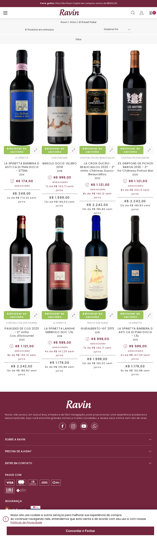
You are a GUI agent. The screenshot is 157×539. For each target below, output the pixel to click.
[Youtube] (83, 426)
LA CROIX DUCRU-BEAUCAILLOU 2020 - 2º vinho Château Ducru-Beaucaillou (97, 168)
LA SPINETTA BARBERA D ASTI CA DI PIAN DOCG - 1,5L (135, 332)
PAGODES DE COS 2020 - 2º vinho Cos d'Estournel (22, 332)
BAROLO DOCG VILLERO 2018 (60, 165)
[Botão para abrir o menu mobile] (5, 12)
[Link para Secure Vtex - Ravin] (35, 509)
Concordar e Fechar (80, 530)
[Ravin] (69, 12)
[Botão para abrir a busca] (133, 13)
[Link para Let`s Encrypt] (15, 508)
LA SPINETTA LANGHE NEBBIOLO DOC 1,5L (59, 330)
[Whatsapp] (94, 426)
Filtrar (79, 39)
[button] (118, 29)
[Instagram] (73, 426)
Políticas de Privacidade (26, 522)
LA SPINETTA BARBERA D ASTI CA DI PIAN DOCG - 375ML (21, 166)
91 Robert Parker (87, 22)
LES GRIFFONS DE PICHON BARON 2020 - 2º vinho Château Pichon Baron (135, 166)
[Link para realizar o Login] (141, 13)
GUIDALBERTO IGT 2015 (97, 328)
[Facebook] (62, 426)
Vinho (73, 22)
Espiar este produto (36, 150)
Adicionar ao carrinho (17, 150)
